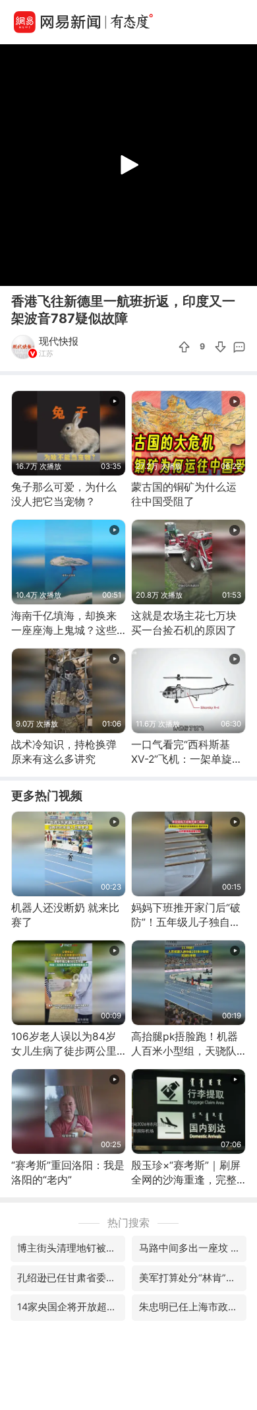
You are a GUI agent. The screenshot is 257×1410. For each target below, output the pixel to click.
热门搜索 (128, 1222)
